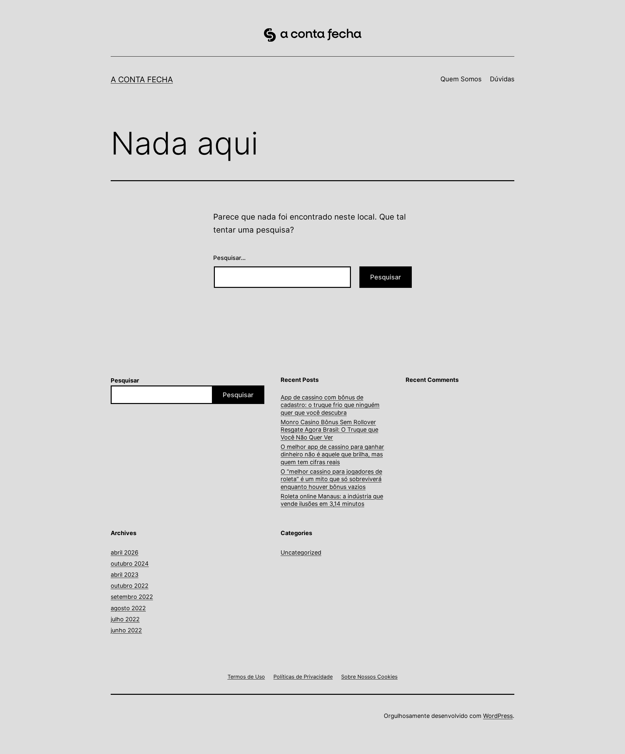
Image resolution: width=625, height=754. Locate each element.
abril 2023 (124, 574)
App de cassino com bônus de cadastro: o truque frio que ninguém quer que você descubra (330, 405)
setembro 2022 (132, 596)
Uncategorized (301, 552)
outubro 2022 (129, 585)
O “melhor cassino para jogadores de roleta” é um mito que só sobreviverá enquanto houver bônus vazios (331, 479)
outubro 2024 (130, 563)
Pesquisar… (229, 257)
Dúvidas (502, 79)
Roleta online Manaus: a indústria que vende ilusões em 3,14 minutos (332, 500)
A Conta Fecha (142, 79)
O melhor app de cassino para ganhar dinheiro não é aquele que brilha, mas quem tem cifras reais (332, 454)
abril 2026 (124, 552)
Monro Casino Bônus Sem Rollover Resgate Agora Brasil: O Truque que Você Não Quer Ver (329, 430)
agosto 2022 (128, 608)
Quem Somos (460, 79)
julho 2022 (125, 619)
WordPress (498, 715)
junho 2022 (126, 630)
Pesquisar (125, 380)
